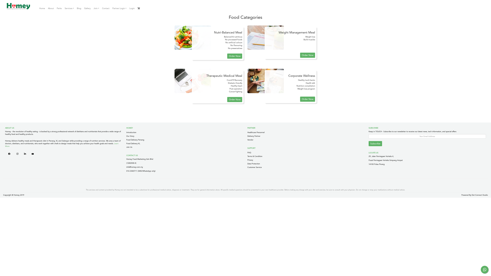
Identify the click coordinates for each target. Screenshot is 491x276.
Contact (105, 8)
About (51, 8)
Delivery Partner (253, 136)
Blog (79, 8)
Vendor (250, 140)
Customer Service (254, 167)
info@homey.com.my (134, 167)
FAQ (249, 153)
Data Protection (253, 164)
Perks (59, 8)
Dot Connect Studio (480, 195)
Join (96, 8)
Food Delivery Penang (135, 140)
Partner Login (118, 8)
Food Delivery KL (133, 143)
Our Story (130, 136)
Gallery (87, 8)
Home (42, 8)
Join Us (129, 147)
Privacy (250, 160)
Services (68, 8)
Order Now (235, 56)
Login (132, 8)
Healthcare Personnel (256, 132)
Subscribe (375, 143)
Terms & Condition (254, 156)
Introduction (131, 132)
